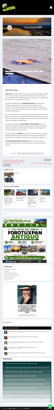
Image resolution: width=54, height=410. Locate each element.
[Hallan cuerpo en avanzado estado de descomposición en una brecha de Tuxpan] (5, 353)
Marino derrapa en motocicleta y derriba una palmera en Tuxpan (23, 336)
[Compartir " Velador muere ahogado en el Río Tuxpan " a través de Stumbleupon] (37, 153)
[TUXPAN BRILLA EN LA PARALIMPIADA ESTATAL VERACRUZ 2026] (5, 348)
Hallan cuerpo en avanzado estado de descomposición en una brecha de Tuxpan (26, 352)
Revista (9, 76)
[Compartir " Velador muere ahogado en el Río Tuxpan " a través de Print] (42, 153)
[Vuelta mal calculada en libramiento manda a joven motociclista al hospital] (5, 343)
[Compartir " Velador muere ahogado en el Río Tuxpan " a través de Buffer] (34, 153)
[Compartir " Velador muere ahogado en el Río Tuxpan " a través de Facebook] (18, 153)
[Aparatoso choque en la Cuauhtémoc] (21, 192)
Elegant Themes (12, 408)
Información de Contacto (10, 269)
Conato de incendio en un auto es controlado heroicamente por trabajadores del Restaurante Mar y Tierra (32, 201)
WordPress (26, 408)
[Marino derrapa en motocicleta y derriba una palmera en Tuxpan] (5, 337)
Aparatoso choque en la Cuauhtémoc (21, 198)
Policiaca (21, 76)
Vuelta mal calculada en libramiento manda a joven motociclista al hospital (25, 342)
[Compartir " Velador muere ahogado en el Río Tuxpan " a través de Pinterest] (29, 153)
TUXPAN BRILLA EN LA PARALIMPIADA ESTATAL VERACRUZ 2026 (22, 347)
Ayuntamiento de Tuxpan (18, 332)
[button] (50, 406)
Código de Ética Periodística (10, 273)
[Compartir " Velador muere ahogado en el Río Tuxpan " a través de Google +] (23, 153)
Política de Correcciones (9, 277)
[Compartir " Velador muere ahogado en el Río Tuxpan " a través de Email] (39, 153)
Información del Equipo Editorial (11, 275)
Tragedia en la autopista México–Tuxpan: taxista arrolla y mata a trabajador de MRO (9, 200)
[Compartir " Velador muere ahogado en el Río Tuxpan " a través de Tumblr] (26, 153)
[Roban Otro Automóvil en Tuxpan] (45, 192)
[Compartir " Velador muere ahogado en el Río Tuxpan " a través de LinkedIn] (31, 153)
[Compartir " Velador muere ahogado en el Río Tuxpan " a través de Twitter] (21, 153)
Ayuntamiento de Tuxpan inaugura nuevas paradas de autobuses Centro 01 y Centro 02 (28, 331)
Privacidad (6, 271)
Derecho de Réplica (8, 278)
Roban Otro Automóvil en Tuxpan (43, 199)
